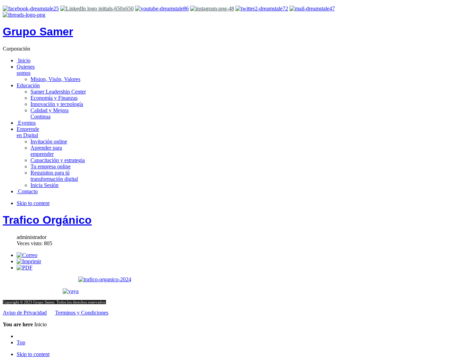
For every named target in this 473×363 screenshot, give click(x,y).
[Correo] (27, 255)
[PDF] (25, 268)
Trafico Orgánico (47, 220)
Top (21, 342)
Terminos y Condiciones (81, 313)
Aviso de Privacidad (25, 313)
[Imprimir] (29, 261)
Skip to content (33, 203)
